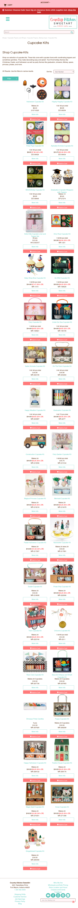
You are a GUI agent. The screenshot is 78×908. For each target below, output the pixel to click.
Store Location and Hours (58, 887)
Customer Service (20, 896)
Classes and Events (58, 889)
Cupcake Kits (52, 38)
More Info (35, 114)
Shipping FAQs (20, 894)
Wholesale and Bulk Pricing (58, 885)
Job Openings (20, 899)
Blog (20, 903)
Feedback (58, 892)
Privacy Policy (20, 901)
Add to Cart (36, 119)
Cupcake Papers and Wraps (17, 38)
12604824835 (20, 889)
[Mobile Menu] (7, 19)
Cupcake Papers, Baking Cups (37, 38)
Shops (4, 38)
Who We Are (58, 883)
